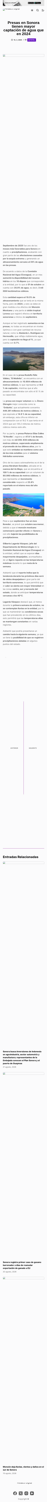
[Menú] (43, 10)
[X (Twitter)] (21, 1493)
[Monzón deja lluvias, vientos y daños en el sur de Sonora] (23, 1370)
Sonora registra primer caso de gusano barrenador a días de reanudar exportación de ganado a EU (22, 1265)
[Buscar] (37, 10)
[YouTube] (32, 1493)
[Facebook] (15, 1493)
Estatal (31, 40)
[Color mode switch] (32, 10)
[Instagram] (26, 1493)
